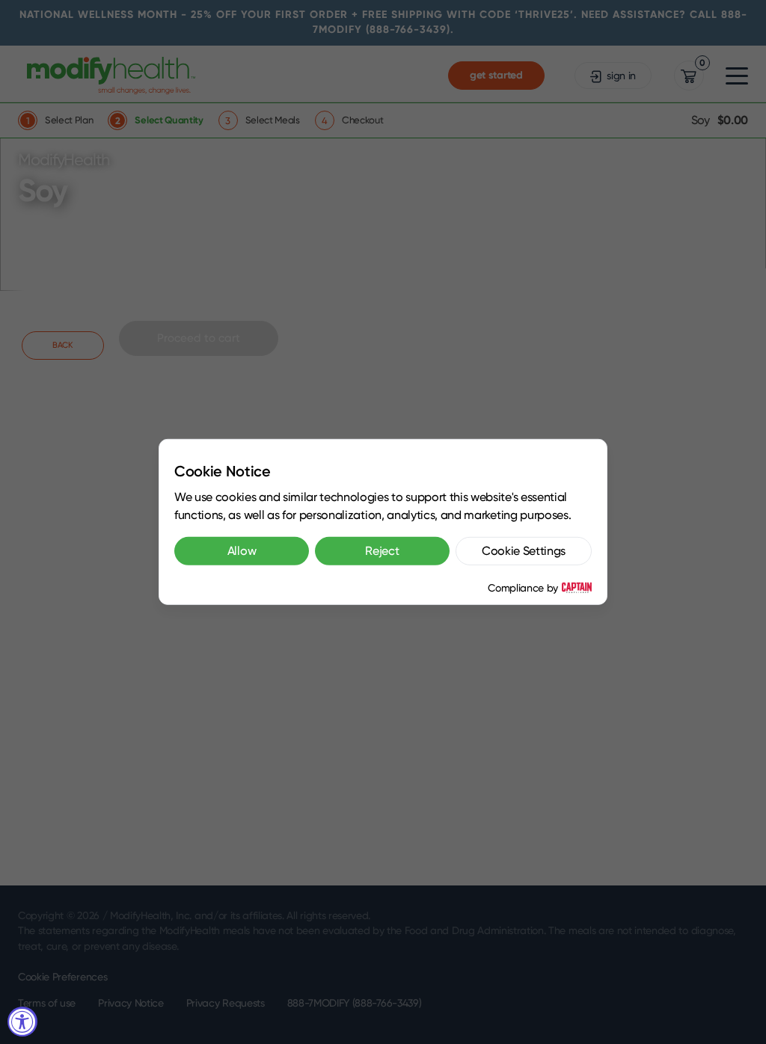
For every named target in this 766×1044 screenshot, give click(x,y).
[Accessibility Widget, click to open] (22, 1022)
